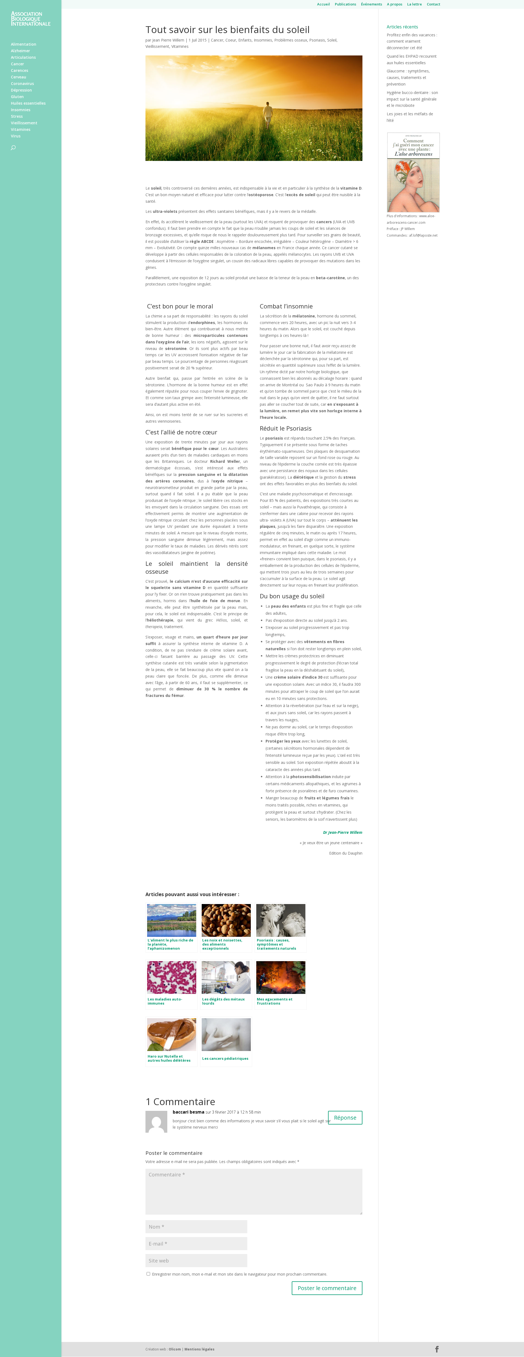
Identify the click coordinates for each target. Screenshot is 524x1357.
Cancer (17, 64)
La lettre (414, 4)
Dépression (21, 90)
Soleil (332, 40)
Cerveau (18, 77)
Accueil (323, 4)
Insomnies (20, 110)
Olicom (175, 1349)
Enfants (245, 40)
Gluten (17, 97)
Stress (17, 116)
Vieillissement (24, 123)
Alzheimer (20, 51)
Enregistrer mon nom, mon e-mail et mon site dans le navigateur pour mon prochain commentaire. (239, 1274)
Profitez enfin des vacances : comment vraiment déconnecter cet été (412, 41)
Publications (345, 4)
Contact (433, 4)
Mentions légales (199, 1349)
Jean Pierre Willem (168, 40)
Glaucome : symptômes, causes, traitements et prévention (408, 77)
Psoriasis (317, 40)
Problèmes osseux (290, 40)
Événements (371, 4)
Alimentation (23, 44)
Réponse (345, 1117)
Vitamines (20, 130)
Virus (15, 136)
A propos (394, 4)
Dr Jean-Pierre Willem (342, 832)
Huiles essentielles (28, 103)
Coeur (230, 40)
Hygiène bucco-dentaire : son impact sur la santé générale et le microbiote (412, 99)
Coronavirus (22, 84)
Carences (19, 71)
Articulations (23, 57)
